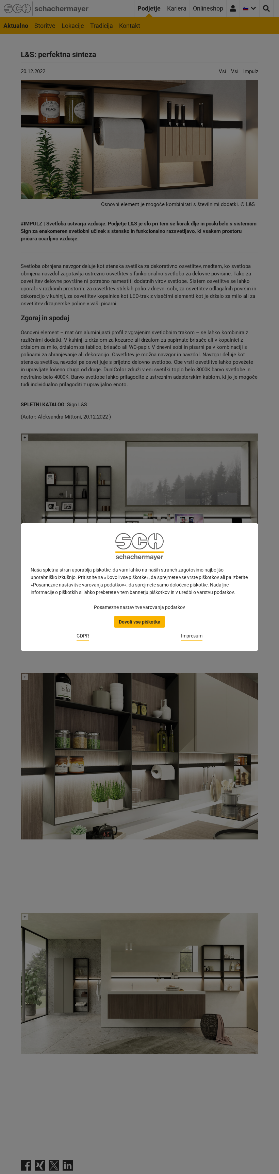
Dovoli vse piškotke (139, 622)
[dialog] (139, 587)
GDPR (83, 636)
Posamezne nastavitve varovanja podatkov (139, 607)
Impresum (191, 636)
